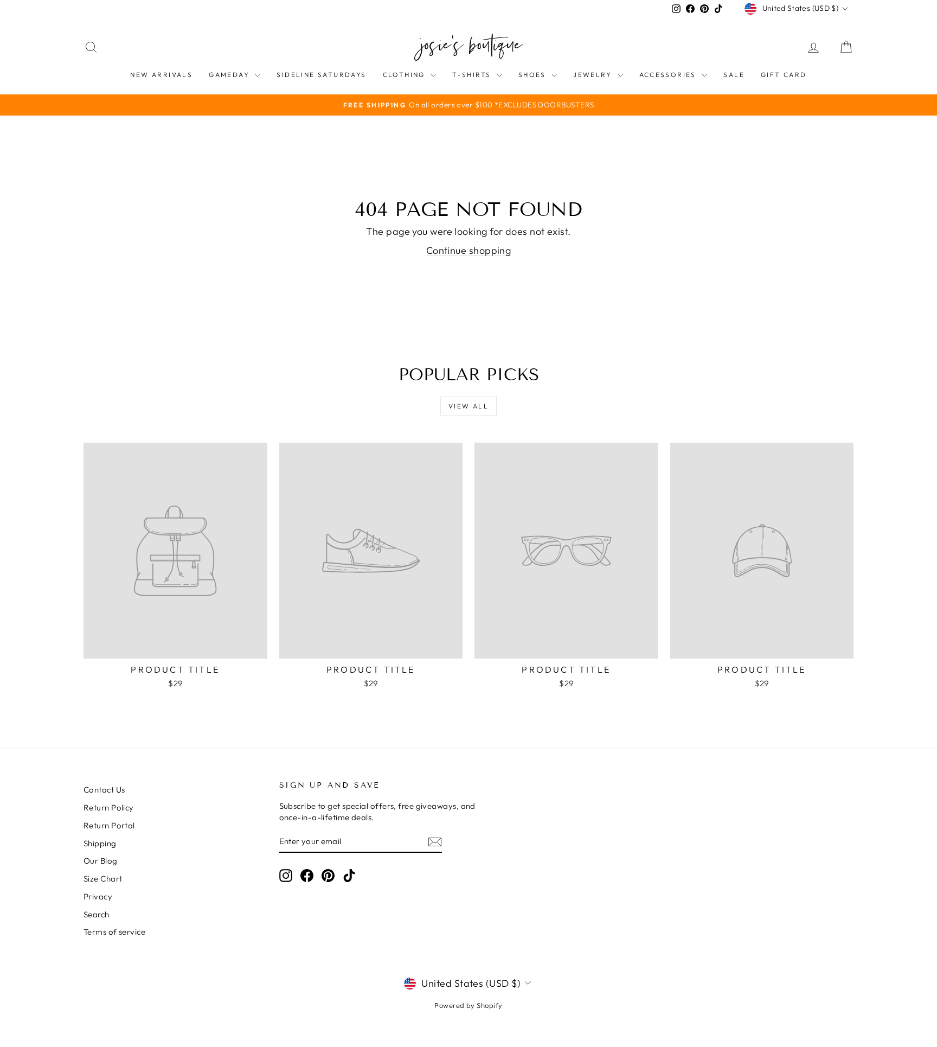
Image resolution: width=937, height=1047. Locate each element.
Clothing (405, 75)
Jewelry (593, 75)
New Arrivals (161, 75)
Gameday (230, 75)
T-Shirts (473, 75)
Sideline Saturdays (321, 75)
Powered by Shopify (468, 1005)
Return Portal (109, 825)
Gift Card (784, 75)
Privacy (98, 896)
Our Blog (101, 861)
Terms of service (114, 932)
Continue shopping (468, 250)
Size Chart (103, 878)
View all (468, 406)
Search (97, 914)
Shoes (533, 75)
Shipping (100, 843)
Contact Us (104, 789)
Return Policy (109, 807)
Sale (734, 75)
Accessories (669, 75)
